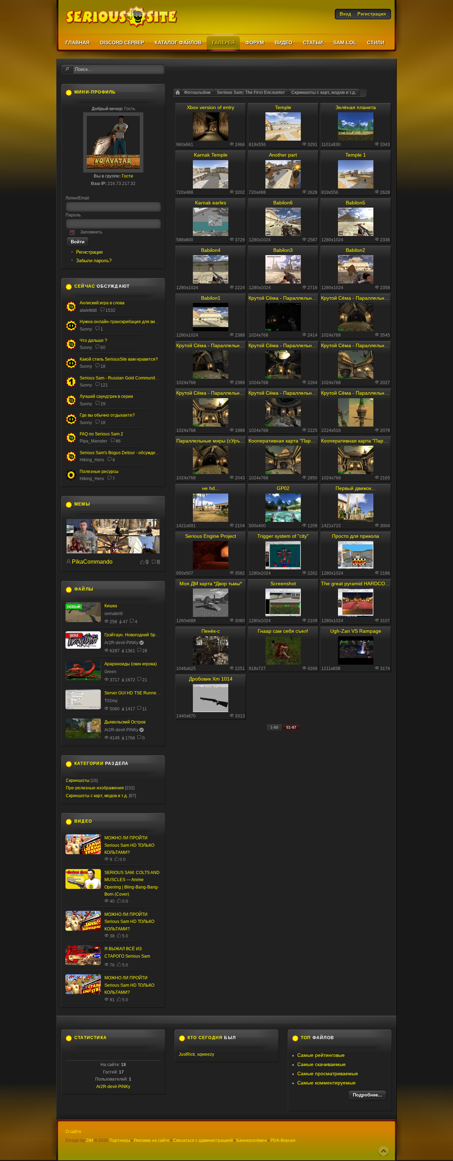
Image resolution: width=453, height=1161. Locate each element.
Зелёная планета (356, 107)
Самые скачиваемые (321, 1064)
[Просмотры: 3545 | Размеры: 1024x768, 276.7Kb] (355, 329)
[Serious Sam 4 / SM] (71, 348)
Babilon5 (355, 202)
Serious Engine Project (210, 536)
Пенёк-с (210, 631)
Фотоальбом (197, 92)
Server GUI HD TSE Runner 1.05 (135, 693)
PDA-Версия (283, 1140)
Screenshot (283, 583)
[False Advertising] (113, 551)
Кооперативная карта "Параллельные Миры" (282, 441)
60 (103, 347)
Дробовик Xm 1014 (211, 679)
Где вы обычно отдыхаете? (107, 415)
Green (110, 671)
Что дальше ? (93, 340)
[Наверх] (384, 1151)
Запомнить (91, 232)
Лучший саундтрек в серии (106, 396)
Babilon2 (355, 250)
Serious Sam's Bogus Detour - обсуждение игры (126, 452)
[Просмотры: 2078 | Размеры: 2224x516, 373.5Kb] (355, 425)
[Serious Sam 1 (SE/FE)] (71, 386)
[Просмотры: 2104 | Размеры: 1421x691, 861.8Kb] (210, 520)
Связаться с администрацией (203, 1140)
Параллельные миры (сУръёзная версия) (210, 441)
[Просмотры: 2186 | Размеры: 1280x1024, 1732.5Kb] (355, 567)
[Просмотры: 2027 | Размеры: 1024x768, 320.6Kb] (355, 377)
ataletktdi (88, 310)
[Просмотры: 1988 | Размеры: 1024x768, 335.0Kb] (210, 425)
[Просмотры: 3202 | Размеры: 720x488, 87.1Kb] (210, 187)
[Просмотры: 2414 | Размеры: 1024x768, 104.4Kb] (283, 329)
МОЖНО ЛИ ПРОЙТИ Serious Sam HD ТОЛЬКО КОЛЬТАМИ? (129, 845)
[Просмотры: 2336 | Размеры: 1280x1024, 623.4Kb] (355, 234)
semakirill (113, 613)
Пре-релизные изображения (95, 787)
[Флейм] (71, 310)
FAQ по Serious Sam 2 (101, 434)
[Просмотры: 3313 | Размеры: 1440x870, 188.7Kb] (210, 710)
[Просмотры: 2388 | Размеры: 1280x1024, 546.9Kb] (210, 329)
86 (118, 441)
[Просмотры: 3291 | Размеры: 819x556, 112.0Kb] (283, 139)
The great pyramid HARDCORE (355, 583)
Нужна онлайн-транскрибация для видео (121, 321)
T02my (110, 700)
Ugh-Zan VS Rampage (355, 631)
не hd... (210, 488)
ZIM (89, 1140)
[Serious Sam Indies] (71, 460)
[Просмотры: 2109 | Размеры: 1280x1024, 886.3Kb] (283, 615)
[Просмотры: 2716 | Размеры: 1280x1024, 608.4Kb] (283, 281)
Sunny (86, 329)
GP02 (283, 488)
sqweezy (205, 1054)
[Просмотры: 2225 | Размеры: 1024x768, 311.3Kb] (283, 425)
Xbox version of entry (210, 107)
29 (103, 403)
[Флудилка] (71, 329)
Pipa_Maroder (93, 441)
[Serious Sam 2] (71, 441)
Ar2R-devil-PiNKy (121, 642)
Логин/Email (77, 198)
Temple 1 (355, 155)
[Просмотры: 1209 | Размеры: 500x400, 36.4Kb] (283, 520)
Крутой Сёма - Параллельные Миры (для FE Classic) (355, 298)
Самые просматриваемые (327, 1073)
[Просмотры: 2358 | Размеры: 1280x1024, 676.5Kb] (355, 281)
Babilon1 (210, 298)
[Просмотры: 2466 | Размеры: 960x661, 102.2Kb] (210, 139)
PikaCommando (92, 562)
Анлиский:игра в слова (102, 302)
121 (104, 385)
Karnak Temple (211, 155)
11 (144, 708)
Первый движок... (355, 488)
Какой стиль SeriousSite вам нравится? (119, 359)
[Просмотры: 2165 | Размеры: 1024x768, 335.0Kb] (355, 472)
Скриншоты (78, 780)
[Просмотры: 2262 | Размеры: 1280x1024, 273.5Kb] (283, 567)
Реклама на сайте (152, 1140)
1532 (110, 310)
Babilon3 (283, 250)
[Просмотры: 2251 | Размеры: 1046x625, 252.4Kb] (210, 663)
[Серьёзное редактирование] (71, 479)
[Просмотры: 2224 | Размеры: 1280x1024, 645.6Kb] (210, 281)
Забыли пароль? (93, 260)
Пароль (73, 215)
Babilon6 (283, 202)
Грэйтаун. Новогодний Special (134, 634)
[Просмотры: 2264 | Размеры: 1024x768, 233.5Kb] (283, 377)
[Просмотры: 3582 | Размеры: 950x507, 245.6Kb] (210, 567)
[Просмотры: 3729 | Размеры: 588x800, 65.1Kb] (210, 234)
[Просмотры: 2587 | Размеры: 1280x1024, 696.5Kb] (283, 234)
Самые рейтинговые (321, 1055)
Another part (283, 155)
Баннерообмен (251, 1140)
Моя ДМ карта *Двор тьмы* (210, 583)
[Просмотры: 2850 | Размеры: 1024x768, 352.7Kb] (283, 472)
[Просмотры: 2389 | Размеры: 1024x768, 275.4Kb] (210, 377)
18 (103, 366)
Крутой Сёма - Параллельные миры (282, 298)
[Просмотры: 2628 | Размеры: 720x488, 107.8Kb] (283, 187)
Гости (127, 176)
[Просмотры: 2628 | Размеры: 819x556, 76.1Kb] (355, 187)
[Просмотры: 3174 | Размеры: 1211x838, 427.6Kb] (355, 663)
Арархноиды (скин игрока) (130, 663)
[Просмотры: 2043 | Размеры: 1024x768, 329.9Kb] (210, 472)
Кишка (110, 605)
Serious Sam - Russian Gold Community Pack (124, 378)
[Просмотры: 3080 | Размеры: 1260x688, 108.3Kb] (210, 615)
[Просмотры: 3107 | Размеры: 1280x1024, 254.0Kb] (355, 615)
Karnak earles (210, 202)
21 (144, 679)
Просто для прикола (355, 536)
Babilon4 (210, 250)
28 (144, 650)
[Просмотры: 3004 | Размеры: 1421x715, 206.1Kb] (355, 520)
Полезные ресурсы (99, 471)
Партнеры (119, 1140)
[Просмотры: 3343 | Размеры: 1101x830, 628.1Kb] (355, 139)
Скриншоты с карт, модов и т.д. (323, 92)
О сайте (73, 1131)
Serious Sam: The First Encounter (251, 92)
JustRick (187, 1054)
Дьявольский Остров (124, 722)
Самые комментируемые (326, 1083)
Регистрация (89, 252)
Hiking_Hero (92, 459)
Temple (283, 107)
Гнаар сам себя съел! (283, 631)
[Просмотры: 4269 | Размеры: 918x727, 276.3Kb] (283, 663)
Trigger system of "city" (283, 536)
